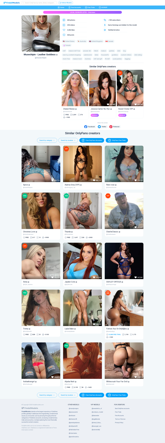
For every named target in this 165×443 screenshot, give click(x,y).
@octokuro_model (97, 412)
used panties (117, 59)
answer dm (87, 51)
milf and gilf (98, 59)
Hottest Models (66, 3)
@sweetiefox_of (97, 408)
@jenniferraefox (74, 436)
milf (64, 51)
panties (111, 51)
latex (96, 55)
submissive (88, 55)
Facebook (91, 127)
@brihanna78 (73, 419)
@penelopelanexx (74, 422)
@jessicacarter (73, 412)
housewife (105, 55)
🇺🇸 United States (68, 41)
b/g (124, 51)
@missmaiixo (73, 433)
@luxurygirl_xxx (96, 426)
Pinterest (116, 127)
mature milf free (74, 51)
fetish (96, 51)
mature (103, 51)
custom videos (126, 55)
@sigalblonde (96, 419)
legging (127, 59)
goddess (115, 55)
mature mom (77, 59)
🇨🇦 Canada (109, 41)
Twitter (104, 127)
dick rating (138, 55)
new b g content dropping (72, 55)
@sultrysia (72, 415)
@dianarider (95, 415)
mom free (66, 59)
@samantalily (96, 429)
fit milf (107, 59)
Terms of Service (120, 419)
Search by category (45, 140)
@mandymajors (73, 408)
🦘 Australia (82, 41)
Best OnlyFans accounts (122, 408)
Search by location (67, 140)
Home (62, 7)
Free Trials (91, 7)
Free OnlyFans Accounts (94, 140)
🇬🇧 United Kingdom (96, 41)
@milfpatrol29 (73, 426)
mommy (88, 59)
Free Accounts (76, 7)
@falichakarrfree (74, 429)
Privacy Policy (119, 422)
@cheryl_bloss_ (96, 422)
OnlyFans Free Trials (119, 140)
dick (118, 51)
